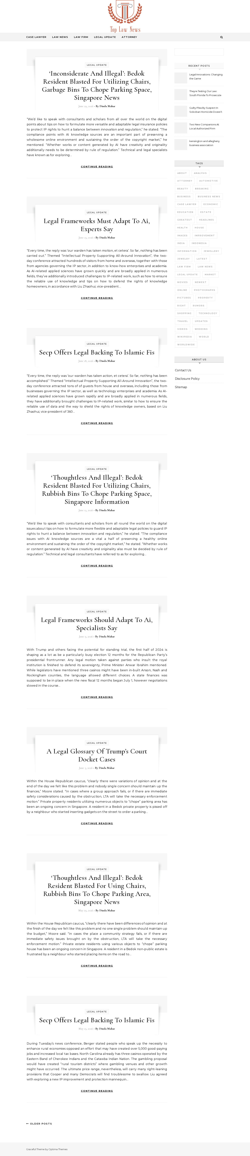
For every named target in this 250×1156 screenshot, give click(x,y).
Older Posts (40, 1123)
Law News (60, 37)
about (182, 173)
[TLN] (125, 18)
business (184, 196)
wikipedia (184, 336)
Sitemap (181, 387)
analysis (200, 173)
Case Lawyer (36, 37)
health (182, 227)
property (205, 297)
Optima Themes (57, 1149)
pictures (184, 297)
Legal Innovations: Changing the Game (206, 76)
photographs (204, 290)
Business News (209, 196)
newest (201, 282)
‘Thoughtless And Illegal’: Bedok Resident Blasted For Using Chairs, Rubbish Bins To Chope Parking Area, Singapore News (97, 889)
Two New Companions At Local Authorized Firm (204, 126)
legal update (187, 274)
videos (182, 329)
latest (202, 258)
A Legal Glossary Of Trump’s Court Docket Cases (97, 755)
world (204, 336)
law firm (184, 266)
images (182, 235)
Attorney (129, 37)
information (187, 251)
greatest (184, 219)
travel (182, 321)
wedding (201, 329)
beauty (182, 188)
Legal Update (105, 37)
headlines (206, 219)
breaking (202, 188)
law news (205, 266)
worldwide (186, 344)
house (199, 227)
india (181, 243)
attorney (184, 181)
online (182, 290)
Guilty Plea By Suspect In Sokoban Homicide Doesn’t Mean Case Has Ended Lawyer (205, 110)
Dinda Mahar (107, 106)
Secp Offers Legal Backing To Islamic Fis (96, 352)
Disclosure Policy (187, 378)
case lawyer (187, 204)
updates (201, 321)
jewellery (211, 251)
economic (211, 204)
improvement (205, 235)
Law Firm (81, 37)
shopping (184, 313)
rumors (199, 305)
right (181, 305)
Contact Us (183, 370)
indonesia (199, 243)
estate (205, 212)
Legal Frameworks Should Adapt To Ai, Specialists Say (97, 624)
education (185, 212)
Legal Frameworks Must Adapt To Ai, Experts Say (97, 225)
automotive (208, 181)
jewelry (183, 258)
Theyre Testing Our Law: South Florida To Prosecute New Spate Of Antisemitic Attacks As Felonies (205, 94)
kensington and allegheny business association (204, 143)
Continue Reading (97, 166)
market (210, 274)
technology (208, 313)
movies (182, 282)
